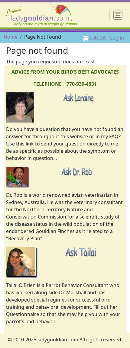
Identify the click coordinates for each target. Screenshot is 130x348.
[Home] (43, 15)
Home (11, 37)
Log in (117, 37)
